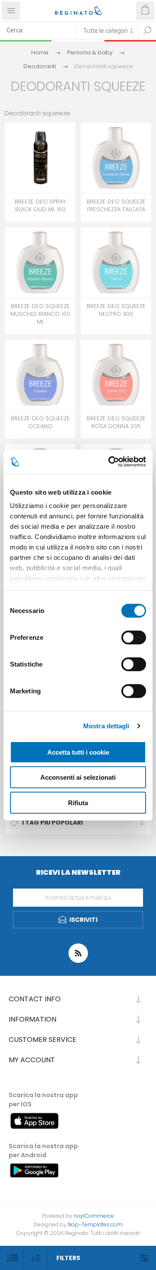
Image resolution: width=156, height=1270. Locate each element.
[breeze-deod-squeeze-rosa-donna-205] (116, 375)
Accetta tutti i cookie (78, 752)
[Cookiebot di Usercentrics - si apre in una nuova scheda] (110, 461)
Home (40, 52)
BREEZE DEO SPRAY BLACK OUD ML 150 (40, 205)
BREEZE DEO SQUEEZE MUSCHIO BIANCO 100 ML (40, 314)
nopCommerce (94, 1215)
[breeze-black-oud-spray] (40, 158)
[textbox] (38, 30)
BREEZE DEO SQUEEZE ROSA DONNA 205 (116, 422)
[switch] (133, 637)
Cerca (147, 30)
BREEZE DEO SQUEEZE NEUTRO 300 (116, 310)
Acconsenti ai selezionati (78, 777)
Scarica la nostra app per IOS (43, 1099)
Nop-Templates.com (95, 1224)
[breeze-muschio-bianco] (40, 262)
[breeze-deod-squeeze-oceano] (40, 375)
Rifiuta (78, 802)
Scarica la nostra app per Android (43, 1150)
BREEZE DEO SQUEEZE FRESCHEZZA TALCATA (116, 205)
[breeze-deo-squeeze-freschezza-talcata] (116, 158)
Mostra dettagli (106, 726)
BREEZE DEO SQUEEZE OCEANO (40, 422)
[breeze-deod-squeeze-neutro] (116, 262)
